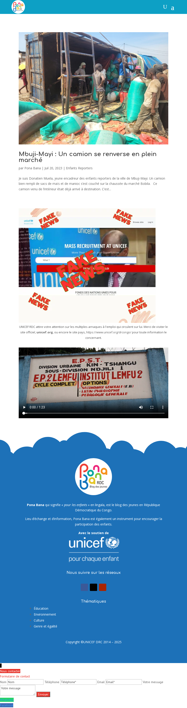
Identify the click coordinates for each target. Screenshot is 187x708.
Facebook (6, 705)
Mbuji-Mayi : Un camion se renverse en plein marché (88, 157)
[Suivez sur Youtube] (102, 587)
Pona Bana (32, 168)
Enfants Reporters (79, 168)
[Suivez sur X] (93, 587)
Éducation (41, 608)
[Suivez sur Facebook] (84, 587)
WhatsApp (7, 700)
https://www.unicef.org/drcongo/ (108, 332)
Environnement (45, 614)
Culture (39, 620)
